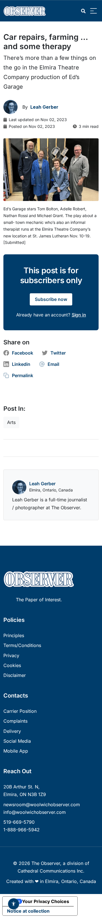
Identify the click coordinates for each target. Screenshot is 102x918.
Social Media (17, 741)
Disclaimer (14, 675)
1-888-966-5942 (21, 829)
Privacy (11, 655)
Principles (13, 635)
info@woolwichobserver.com (34, 812)
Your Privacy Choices (45, 901)
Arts (11, 422)
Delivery (12, 731)
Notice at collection (28, 911)
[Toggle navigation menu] (93, 11)
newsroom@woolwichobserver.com (41, 804)
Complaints (15, 721)
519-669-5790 (19, 822)
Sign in (79, 315)
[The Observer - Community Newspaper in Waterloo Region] (26, 11)
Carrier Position (20, 711)
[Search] (83, 11)
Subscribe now (51, 299)
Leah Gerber (42, 483)
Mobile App (15, 751)
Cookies (12, 665)
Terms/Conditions (22, 645)
